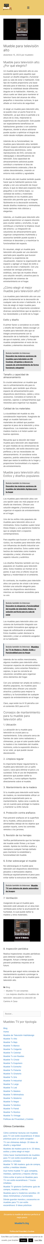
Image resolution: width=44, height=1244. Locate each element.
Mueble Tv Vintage (11, 1115)
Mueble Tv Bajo (10, 1042)
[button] (28, 7)
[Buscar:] (22, 1014)
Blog (8, 987)
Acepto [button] (23, 1240)
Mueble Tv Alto (10, 1039)
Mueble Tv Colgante (12, 1049)
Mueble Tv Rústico (11, 1112)
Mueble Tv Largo (11, 1084)
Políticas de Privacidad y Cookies (18, 1119)
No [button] (31, 1240)
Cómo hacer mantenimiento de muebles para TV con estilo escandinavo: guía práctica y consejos (21, 1158)
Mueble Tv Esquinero (12, 1063)
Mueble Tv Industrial (12, 1080)
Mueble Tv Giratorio (12, 1073)
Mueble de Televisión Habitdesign (18, 1035)
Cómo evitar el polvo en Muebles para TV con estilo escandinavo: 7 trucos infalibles (20, 1180)
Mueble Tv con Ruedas (13, 1056)
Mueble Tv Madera (11, 1091)
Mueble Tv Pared (11, 1108)
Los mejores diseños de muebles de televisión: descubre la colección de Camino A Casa (21, 997)
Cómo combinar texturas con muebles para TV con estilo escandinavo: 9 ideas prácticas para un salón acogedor (21, 1136)
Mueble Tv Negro (11, 1101)
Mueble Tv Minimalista (13, 1094)
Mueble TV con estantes (17, 991)
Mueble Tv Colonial (12, 1053)
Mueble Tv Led (10, 1087)
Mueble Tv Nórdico (12, 1105)
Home (6, 1032)
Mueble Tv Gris (10, 1077)
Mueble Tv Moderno (12, 1098)
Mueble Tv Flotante (12, 1070)
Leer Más (38, 1240)
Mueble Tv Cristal (11, 1060)
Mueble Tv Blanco (11, 1046)
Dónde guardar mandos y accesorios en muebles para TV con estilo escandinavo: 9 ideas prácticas (21, 1202)
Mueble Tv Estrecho (12, 1067)
